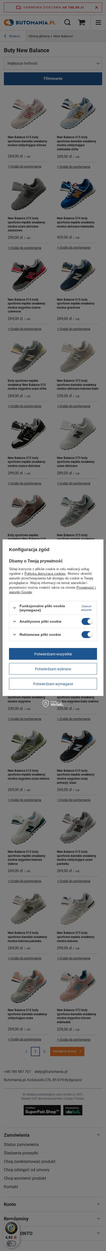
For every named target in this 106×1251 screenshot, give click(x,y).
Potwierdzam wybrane (53, 669)
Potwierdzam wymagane (53, 684)
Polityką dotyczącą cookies (45, 573)
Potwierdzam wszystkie (53, 654)
